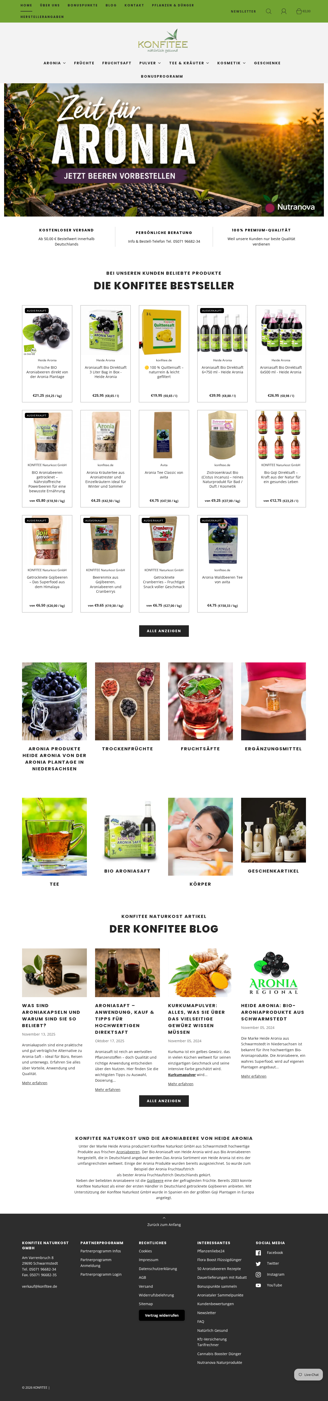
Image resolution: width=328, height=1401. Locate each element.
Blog (111, 5)
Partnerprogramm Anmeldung (95, 1262)
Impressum (148, 1259)
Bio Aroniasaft (127, 871)
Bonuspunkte (83, 5)
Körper (200, 884)
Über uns (50, 5)
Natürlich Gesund (212, 1330)
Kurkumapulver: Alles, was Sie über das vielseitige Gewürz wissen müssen (196, 1018)
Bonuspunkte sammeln (217, 1286)
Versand (146, 1286)
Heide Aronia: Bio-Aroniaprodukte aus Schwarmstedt (272, 1012)
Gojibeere (155, 1180)
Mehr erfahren (34, 1082)
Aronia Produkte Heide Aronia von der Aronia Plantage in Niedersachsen (55, 758)
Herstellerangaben (42, 17)
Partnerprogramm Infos (100, 1251)
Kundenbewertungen (215, 1303)
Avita (164, 465)
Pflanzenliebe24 (210, 1251)
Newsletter (206, 1312)
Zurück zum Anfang (164, 1224)
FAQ (200, 1321)
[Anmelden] (286, 11)
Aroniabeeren (128, 1151)
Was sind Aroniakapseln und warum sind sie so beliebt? (51, 1015)
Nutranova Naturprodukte (219, 1362)
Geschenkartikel (273, 871)
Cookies (145, 1251)
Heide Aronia (47, 360)
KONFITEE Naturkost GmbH (47, 465)
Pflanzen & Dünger (173, 5)
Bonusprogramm (162, 76)
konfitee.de (164, 360)
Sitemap (146, 1303)
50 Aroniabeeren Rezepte (219, 1268)
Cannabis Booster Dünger (219, 1353)
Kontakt (134, 5)
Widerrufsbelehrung (156, 1295)
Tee (54, 884)
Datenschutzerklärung (158, 1268)
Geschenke (267, 63)
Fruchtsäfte (200, 748)
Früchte (84, 63)
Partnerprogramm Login (101, 1274)
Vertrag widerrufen (162, 1315)
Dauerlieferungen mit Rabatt (222, 1277)
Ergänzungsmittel (273, 748)
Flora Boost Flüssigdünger (219, 1259)
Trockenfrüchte (127, 748)
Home (26, 5)
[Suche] (271, 11)
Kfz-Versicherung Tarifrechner (212, 1342)
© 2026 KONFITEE (34, 1387)
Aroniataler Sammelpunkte (220, 1295)
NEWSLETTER (243, 11)
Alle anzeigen (164, 630)
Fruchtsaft (117, 63)
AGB (142, 1277)
